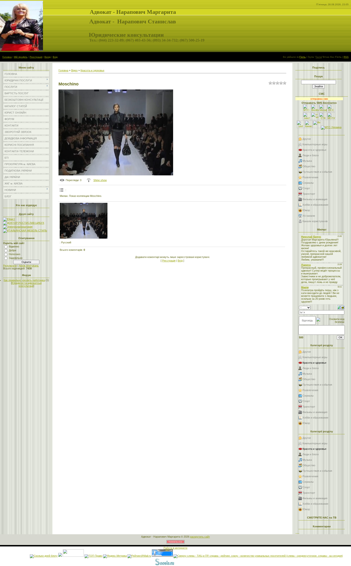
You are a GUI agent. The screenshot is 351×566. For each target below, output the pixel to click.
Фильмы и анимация (315, 199)
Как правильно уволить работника (24, 280)
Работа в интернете (175, 547)
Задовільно (15, 258)
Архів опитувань (29, 265)
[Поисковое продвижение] (186, 564)
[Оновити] (338, 307)
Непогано (14, 254)
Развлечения (310, 177)
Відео (74, 70)
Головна (7, 57)
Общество (309, 166)
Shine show (100, 180)
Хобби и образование (315, 204)
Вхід (55, 57)
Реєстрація (36, 57)
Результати (10, 265)
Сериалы (308, 182)
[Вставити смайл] (342, 307)
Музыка (307, 160)
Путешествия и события (317, 171)
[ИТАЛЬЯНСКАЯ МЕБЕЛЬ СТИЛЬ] (25, 230)
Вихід (47, 57)
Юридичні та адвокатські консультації (27, 284)
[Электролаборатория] (17, 226)
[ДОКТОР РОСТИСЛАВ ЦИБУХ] (23, 222)
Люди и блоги (311, 155)
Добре (12, 250)
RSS (346, 57)
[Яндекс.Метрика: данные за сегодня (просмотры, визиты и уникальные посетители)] (115, 556)
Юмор (306, 210)
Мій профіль (20, 57)
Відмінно (14, 246)
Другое (307, 138)
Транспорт (309, 193)
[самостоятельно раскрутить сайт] (164, 564)
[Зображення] (83, 221)
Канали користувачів (315, 221)
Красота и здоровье (92, 70)
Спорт (306, 188)
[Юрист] (9, 219)
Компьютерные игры (315, 144)
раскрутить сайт (200, 536)
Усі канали (309, 215)
